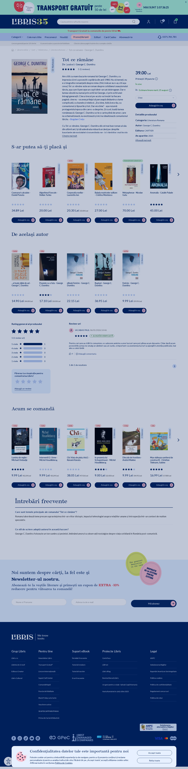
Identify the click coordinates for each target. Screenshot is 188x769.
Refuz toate (154, 760)
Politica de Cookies (63, 763)
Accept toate (154, 753)
